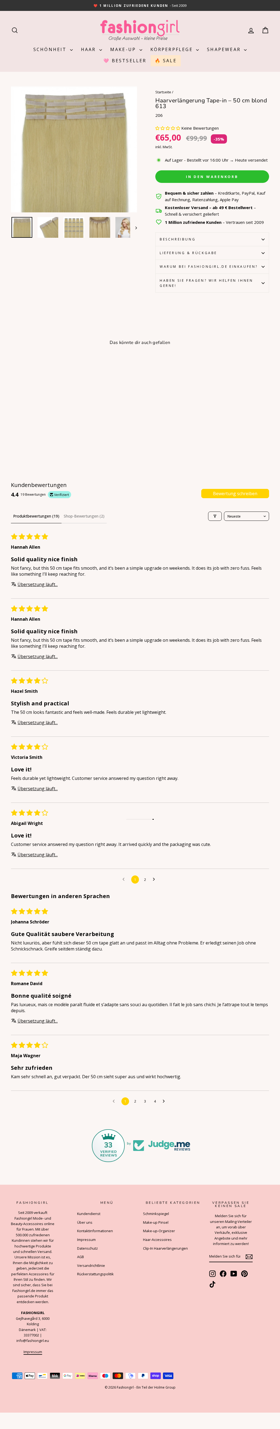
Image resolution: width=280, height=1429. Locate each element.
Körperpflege (172, 49)
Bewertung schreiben (235, 494)
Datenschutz (87, 1248)
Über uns (84, 1222)
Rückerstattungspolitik (95, 1273)
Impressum (33, 1351)
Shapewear (225, 49)
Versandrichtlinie (91, 1265)
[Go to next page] (155, 879)
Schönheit (51, 49)
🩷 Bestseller (124, 61)
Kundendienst (88, 1213)
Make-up (124, 49)
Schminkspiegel (156, 1213)
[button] (168, 128)
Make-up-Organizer (159, 1230)
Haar (89, 49)
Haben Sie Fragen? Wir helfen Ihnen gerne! (206, 283)
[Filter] (215, 516)
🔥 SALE (166, 61)
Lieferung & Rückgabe (188, 253)
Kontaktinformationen (95, 1230)
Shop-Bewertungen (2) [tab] (84, 516)
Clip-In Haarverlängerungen (165, 1248)
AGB (80, 1256)
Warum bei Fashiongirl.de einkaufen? (209, 266)
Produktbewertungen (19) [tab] (36, 516)
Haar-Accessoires (157, 1239)
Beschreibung (178, 239)
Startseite (163, 92)
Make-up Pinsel (155, 1222)
